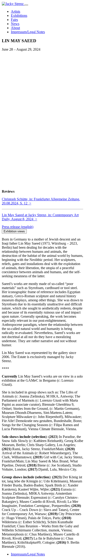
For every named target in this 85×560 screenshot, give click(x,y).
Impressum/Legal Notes (28, 554)
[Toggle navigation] (26, 5)
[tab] (17, 227)
